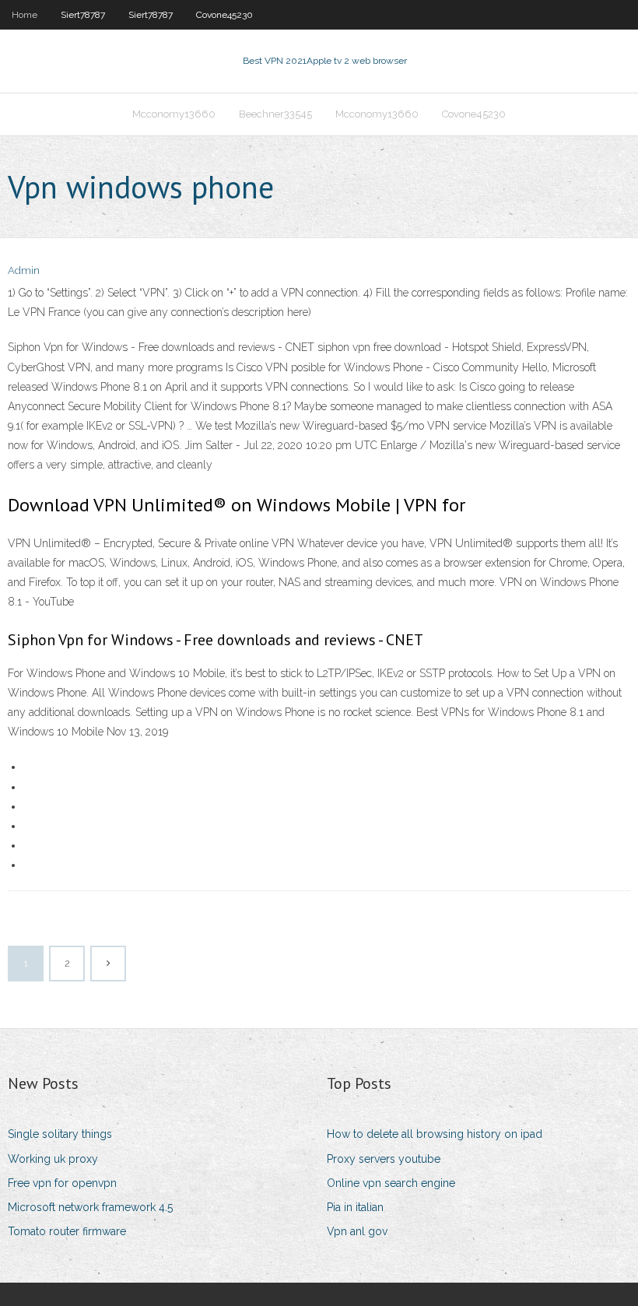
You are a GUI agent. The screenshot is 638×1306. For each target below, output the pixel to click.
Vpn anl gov (357, 1231)
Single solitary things (60, 1134)
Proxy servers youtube (383, 1159)
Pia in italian (355, 1207)
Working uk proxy (53, 1159)
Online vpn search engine (391, 1183)
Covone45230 (224, 14)
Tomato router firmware (67, 1231)
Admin (24, 270)
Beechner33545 (275, 114)
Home (24, 14)
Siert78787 (83, 14)
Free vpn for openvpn (62, 1183)
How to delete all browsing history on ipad (434, 1134)
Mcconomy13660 (174, 114)
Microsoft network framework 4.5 (90, 1207)
